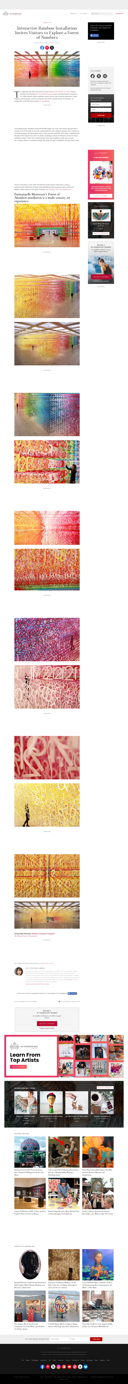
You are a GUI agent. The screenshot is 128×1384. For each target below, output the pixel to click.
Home (45, 22)
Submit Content (61, 1377)
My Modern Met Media (100, 89)
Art (49, 22)
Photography (35, 1360)
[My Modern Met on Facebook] (42, 1367)
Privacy (62, 1379)
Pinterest (101, 83)
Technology (90, 1360)
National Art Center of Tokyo (59, 92)
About (42, 1377)
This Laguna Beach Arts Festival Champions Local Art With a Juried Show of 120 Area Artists (29, 1326)
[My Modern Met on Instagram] (58, 1367)
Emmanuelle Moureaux (45, 94)
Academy (102, 1360)
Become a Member (47, 1024)
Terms (66, 1379)
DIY (50, 1360)
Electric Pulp (110, 1377)
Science (83, 1360)
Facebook (42, 934)
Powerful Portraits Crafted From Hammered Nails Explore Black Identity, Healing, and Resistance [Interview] (30, 1285)
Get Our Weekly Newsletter (70, 1001)
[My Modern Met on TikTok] (75, 1367)
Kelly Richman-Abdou (42, 43)
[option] (66, 1063)
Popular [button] (73, 13)
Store (108, 1360)
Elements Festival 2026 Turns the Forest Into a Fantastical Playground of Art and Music (28, 1172)
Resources (61, 1360)
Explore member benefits (47, 1028)
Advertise (74, 1377)
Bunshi (68, 189)
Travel (96, 1360)
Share (73, 993)
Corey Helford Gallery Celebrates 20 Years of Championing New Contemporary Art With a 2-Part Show (97, 1285)
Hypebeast (32, 936)
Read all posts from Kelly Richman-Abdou (37, 984)
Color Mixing (49, 189)
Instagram (51, 934)
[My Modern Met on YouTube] (69, 1367)
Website (35, 934)
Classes (68, 1360)
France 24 (69, 979)
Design (28, 1360)
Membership (119, 13)
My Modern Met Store (24, 1088)
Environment (75, 1360)
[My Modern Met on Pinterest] (48, 1367)
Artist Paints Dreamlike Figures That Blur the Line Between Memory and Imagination (97, 1172)
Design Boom (22, 936)
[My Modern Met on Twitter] (53, 1367)
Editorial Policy (48, 1377)
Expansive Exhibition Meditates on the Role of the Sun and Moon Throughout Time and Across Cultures (62, 1285)
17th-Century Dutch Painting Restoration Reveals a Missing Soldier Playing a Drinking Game (63, 1172)
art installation (44, 101)
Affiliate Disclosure (83, 1377)
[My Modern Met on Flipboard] (64, 1367)
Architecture (43, 1360)
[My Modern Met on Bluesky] (85, 1367)
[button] (84, 14)
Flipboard (93, 84)
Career (54, 1360)
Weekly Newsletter (103, 81)
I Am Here (58, 189)
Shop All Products (101, 233)
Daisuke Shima (48, 963)
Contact (68, 1377)
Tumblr (106, 83)
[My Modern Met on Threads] (80, 1367)
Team (54, 1377)
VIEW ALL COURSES (101, 196)
